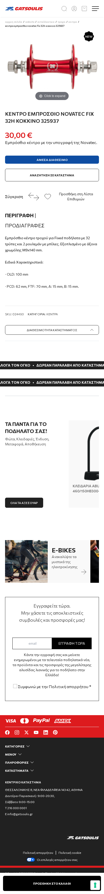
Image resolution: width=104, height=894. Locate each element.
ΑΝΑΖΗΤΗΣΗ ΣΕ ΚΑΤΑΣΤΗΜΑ (52, 175)
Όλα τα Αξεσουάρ (24, 502)
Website (29, 21)
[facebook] (7, 732)
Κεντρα (72, 21)
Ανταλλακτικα (46, 21)
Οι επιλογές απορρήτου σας (57, 859)
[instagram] (17, 732)
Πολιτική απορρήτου (38, 852)
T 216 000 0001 (16, 808)
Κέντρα (52, 314)
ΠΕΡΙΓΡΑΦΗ (20, 215)
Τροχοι (61, 21)
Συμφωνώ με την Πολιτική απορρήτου (54, 686)
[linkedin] (45, 732)
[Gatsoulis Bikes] (24, 8)
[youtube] (36, 732)
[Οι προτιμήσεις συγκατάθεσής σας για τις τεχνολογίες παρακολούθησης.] (95, 885)
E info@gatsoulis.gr (19, 814)
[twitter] (26, 732)
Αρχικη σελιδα (13, 21)
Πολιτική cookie (70, 852)
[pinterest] (55, 732)
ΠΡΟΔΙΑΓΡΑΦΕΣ (24, 225)
